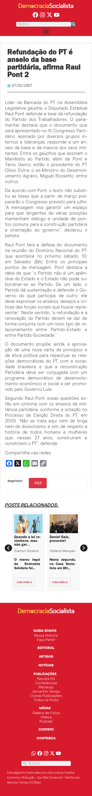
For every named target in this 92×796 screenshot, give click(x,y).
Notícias (46, 666)
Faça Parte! (46, 640)
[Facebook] (35, 15)
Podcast (46, 722)
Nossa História (46, 636)
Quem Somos (44, 631)
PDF (38, 483)
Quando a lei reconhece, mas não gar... (27, 540)
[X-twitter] (49, 15)
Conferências (46, 683)
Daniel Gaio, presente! (60, 538)
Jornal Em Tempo (46, 692)
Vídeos (46, 717)
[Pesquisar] (73, 24)
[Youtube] (56, 15)
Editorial (46, 648)
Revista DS (46, 679)
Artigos (46, 657)
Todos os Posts (46, 700)
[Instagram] (42, 15)
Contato (46, 730)
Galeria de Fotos (46, 713)
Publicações (44, 674)
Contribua (46, 738)
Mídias (44, 708)
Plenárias (46, 687)
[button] (46, 32)
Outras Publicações (46, 696)
